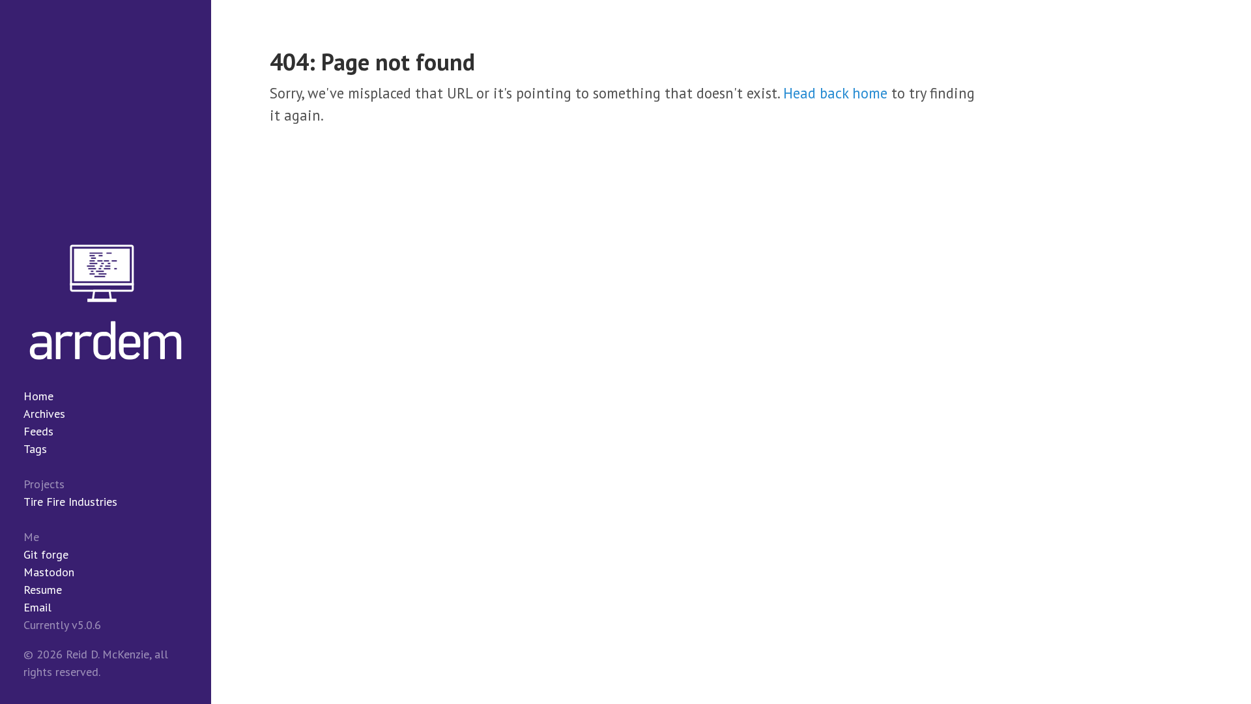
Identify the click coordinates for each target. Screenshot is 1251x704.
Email (37, 607)
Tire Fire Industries (70, 501)
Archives (44, 413)
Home (38, 396)
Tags (35, 448)
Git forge (45, 554)
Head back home (835, 92)
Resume (42, 589)
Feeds (38, 431)
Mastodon (48, 572)
